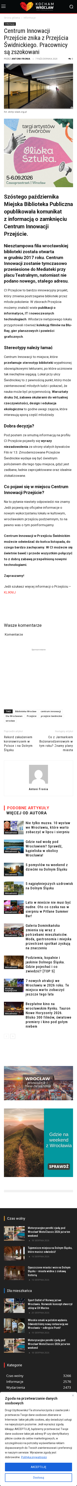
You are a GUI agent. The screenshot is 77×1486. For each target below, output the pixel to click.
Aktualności (11, 832)
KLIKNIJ (10, 592)
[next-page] (12, 1036)
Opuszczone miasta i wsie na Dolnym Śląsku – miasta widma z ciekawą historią (49, 1271)
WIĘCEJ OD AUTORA (26, 813)
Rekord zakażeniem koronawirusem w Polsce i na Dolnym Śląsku (18, 743)
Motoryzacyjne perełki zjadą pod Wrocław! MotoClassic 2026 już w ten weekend (49, 1231)
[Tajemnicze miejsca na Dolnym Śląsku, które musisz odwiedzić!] (14, 1253)
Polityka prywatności (34, 1457)
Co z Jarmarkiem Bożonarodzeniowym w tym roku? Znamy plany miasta (56, 743)
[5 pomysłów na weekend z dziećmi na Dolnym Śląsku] (14, 869)
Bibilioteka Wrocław (25, 711)
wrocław (10, 720)
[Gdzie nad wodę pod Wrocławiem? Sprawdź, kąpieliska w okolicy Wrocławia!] (14, 846)
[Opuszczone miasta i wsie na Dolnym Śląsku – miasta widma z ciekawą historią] (14, 1273)
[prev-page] (6, 1036)
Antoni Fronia (21, 58)
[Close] (72, 1395)
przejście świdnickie (51, 716)
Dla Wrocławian (14, 716)
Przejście (32, 716)
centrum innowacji (51, 711)
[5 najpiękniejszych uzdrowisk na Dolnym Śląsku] (14, 888)
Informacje (30, 17)
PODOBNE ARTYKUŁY (28, 808)
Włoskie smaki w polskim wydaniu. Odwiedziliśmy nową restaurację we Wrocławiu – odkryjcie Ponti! (48, 1324)
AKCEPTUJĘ (38, 1467)
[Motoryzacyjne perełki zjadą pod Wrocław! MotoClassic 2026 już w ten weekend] (14, 1233)
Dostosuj (38, 1477)
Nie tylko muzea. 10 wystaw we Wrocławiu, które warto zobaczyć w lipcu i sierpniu (48, 827)
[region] (38, 1439)
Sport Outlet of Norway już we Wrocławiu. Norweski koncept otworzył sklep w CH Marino (50, 1304)
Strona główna (12, 17)
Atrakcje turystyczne (11, 989)
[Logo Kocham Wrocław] (38, 6)
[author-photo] (38, 783)
